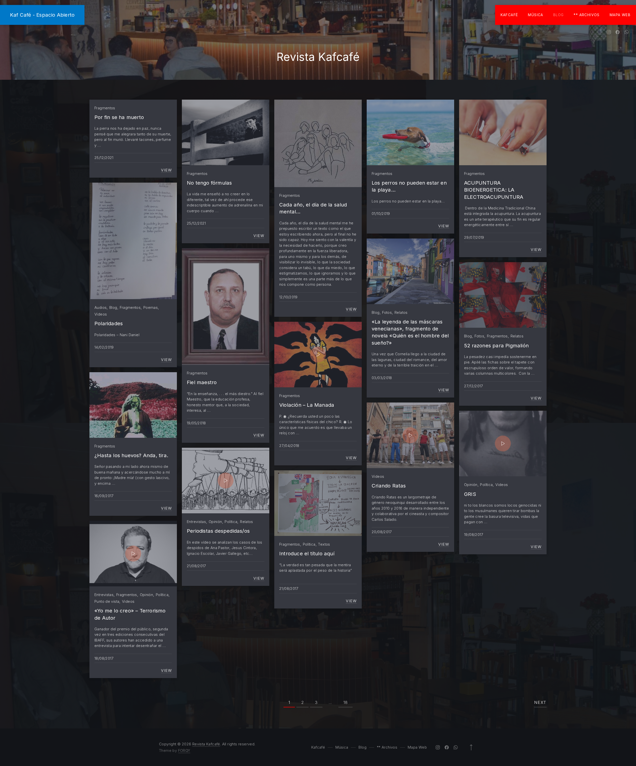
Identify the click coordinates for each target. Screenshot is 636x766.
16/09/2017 (104, 495)
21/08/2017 (196, 566)
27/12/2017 (473, 386)
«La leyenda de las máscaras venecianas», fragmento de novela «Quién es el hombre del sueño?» (410, 332)
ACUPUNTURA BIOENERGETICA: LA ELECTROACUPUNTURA (493, 190)
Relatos (401, 312)
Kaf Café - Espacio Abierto (42, 15)
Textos (324, 544)
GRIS (470, 494)
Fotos (387, 312)
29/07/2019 (474, 237)
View (166, 170)
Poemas (150, 307)
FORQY (184, 750)
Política (231, 521)
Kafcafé (509, 15)
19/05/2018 (196, 423)
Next (540, 702)
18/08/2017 (104, 658)
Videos (100, 314)
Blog (558, 15)
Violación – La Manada (306, 405)
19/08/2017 (473, 534)
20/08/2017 (382, 531)
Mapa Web (620, 15)
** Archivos (586, 15)
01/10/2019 (381, 213)
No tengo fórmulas (209, 183)
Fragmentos (104, 108)
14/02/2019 (104, 347)
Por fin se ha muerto (119, 117)
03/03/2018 (382, 377)
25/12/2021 (104, 157)
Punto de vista (106, 601)
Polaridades (108, 323)
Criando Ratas (389, 486)
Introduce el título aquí (306, 553)
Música (535, 15)
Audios (100, 307)
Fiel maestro (202, 382)
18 (345, 702)
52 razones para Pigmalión (496, 345)
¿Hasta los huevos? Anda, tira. (131, 455)
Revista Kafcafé (206, 744)
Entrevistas (196, 521)
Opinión (215, 521)
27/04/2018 (289, 445)
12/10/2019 (288, 297)
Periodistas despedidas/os (218, 531)
